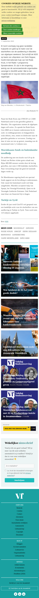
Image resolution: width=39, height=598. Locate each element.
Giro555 (30, 228)
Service (19, 562)
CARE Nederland (10, 238)
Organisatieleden (19, 553)
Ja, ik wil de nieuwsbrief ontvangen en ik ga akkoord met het (20, 473)
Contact (19, 514)
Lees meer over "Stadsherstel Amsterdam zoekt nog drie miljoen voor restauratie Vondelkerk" (19, 343)
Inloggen (19, 544)
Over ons (19, 505)
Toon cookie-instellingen (12, 29)
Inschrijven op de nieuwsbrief (20, 588)
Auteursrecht (19, 526)
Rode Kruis (7, 231)
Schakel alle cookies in (11, 26)
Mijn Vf (19, 541)
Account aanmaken (19, 547)
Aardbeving (18, 234)
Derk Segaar (30, 231)
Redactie (19, 508)
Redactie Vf (34, 111)
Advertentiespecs (19, 571)
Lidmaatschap (19, 529)
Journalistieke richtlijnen (19, 523)
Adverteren (19, 517)
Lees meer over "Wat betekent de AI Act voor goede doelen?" (19, 285)
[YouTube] (23, 594)
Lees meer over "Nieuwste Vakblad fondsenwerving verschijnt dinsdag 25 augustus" (19, 258)
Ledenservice (19, 550)
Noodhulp (19, 228)
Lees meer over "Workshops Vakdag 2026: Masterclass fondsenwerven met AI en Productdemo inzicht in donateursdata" (19, 405)
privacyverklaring (8, 21)
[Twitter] (15, 594)
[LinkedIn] (19, 594)
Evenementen (19, 568)
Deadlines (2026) (19, 574)
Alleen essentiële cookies (12, 33)
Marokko (6, 234)
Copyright (19, 532)
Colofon (19, 511)
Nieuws (4, 38)
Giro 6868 (24, 238)
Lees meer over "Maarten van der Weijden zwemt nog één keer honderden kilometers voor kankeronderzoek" (19, 313)
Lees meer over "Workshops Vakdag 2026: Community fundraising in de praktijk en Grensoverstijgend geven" (19, 373)
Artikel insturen (19, 565)
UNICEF (17, 231)
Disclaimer (19, 535)
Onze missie (19, 520)
